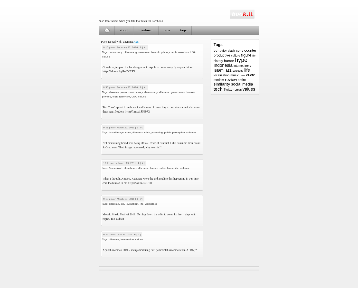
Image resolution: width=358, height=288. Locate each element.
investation (127, 239)
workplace (151, 203)
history (218, 61)
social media (242, 84)
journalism (132, 203)
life (141, 203)
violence (184, 168)
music (234, 75)
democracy (115, 52)
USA (193, 52)
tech (174, 52)
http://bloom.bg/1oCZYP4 (119, 71)
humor (229, 61)
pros (242, 75)
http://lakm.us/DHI (140, 183)
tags (183, 30)
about (124, 30)
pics (167, 30)
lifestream (146, 30)
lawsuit (155, 52)
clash (231, 50)
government (142, 52)
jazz (228, 70)
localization (221, 75)
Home (107, 30)
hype (241, 60)
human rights (158, 168)
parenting (157, 132)
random (219, 80)
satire (242, 80)
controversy (136, 92)
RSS (136, 41)
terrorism (183, 52)
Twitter (229, 89)
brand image (116, 132)
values (106, 56)
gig (122, 203)
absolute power (118, 92)
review (231, 79)
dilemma (129, 52)
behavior (220, 50)
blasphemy (130, 168)
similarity (222, 84)
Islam (219, 70)
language (238, 70)
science (191, 132)
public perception (174, 132)
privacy (165, 52)
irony (248, 65)
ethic (147, 132)
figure (246, 55)
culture (235, 55)
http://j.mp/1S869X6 (137, 111)
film (254, 55)
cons (128, 132)
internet (239, 65)
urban (238, 89)
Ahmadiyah (115, 168)
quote (250, 75)
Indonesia (223, 65)
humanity (172, 168)
